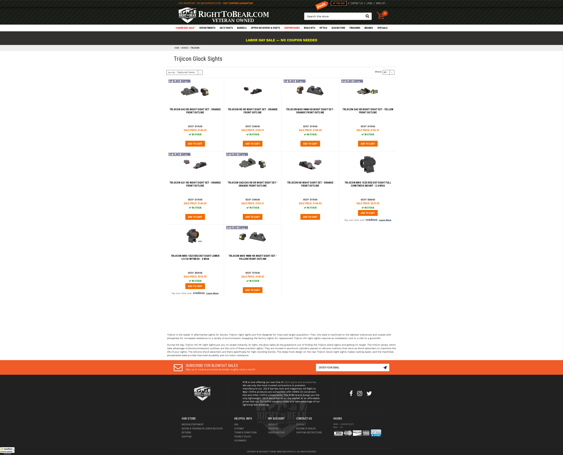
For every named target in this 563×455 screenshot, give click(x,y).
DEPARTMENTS (207, 27)
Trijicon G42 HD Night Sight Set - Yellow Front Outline (367, 111)
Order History (276, 432)
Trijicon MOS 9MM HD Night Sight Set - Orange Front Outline (310, 111)
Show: (378, 71)
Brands (368, 27)
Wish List (381, 3)
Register (273, 428)
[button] (7, 451)
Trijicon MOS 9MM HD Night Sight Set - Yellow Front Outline (253, 257)
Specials (382, 27)
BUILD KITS (309, 27)
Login (369, 3)
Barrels (242, 27)
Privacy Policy (242, 436)
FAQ (236, 424)
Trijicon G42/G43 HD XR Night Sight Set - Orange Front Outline (253, 184)
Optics (323, 27)
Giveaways (240, 440)
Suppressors (292, 27)
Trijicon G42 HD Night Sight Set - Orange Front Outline (195, 111)
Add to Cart (195, 143)
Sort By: (171, 72)
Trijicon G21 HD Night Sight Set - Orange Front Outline (195, 184)
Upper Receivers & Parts (265, 27)
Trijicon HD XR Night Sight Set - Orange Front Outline (253, 111)
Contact (301, 424)
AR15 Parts (226, 27)
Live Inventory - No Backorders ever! (215, 3)
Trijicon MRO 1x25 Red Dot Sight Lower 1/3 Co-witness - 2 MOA (195, 257)
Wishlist (273, 424)
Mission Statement (193, 424)
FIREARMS (355, 27)
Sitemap (239, 428)
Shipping (187, 436)
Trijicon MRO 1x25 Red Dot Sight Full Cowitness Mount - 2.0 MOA (368, 184)
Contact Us (357, 3)
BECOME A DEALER (306, 428)
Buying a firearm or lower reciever (202, 428)
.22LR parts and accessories (300, 382)
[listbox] (189, 72)
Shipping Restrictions (309, 432)
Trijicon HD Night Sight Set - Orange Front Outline (310, 184)
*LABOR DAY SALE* (185, 27)
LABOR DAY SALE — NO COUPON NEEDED (281, 40)
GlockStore (338, 27)
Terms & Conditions (245, 432)
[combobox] (338, 16)
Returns (186, 432)
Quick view (195, 89)
